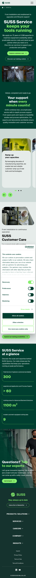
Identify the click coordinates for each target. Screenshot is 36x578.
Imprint (18, 551)
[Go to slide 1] (16, 190)
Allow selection (18, 322)
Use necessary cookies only (18, 329)
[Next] (10, 195)
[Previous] (4, 195)
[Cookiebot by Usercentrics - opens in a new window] (25, 247)
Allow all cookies (18, 316)
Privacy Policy (18, 555)
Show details (25, 309)
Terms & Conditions (18, 563)
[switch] (31, 288)
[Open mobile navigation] (32, 3)
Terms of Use (18, 559)
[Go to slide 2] (18, 190)
